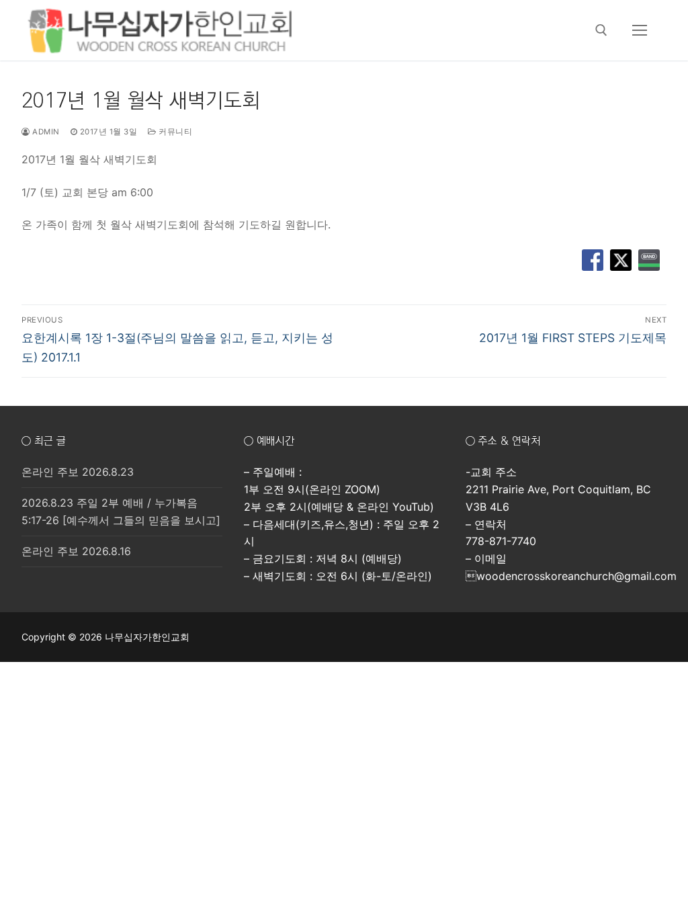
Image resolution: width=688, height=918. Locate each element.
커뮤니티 (174, 131)
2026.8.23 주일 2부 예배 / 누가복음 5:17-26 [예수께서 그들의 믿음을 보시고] (121, 511)
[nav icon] (639, 30)
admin (45, 131)
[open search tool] (601, 30)
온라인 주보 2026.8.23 (78, 471)
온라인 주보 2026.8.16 (76, 551)
